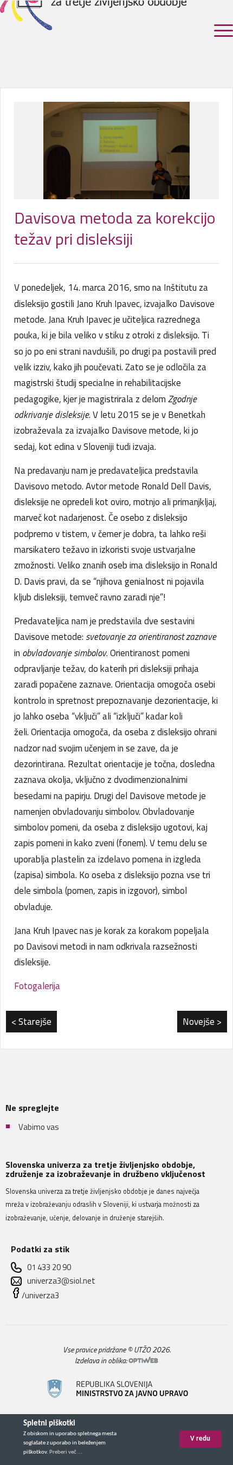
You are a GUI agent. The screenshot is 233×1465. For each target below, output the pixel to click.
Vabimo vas (38, 1127)
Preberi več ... (65, 1452)
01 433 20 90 (49, 1267)
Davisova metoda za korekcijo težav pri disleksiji (115, 228)
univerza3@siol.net (61, 1280)
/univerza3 (40, 1295)
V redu (200, 1438)
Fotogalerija (37, 986)
